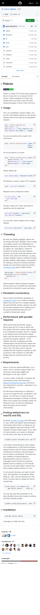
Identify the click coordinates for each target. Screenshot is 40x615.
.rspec (8, 58)
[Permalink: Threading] (1, 234)
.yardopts (9, 66)
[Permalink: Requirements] (1, 362)
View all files (20, 70)
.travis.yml (9, 62)
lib (6, 39)
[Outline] (37, 76)
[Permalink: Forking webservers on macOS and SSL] (1, 414)
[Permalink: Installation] (1, 510)
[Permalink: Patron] (1, 83)
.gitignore (9, 54)
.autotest (8, 51)
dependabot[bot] (11, 26)
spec (7, 47)
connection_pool (9, 267)
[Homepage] (20, 3)
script (7, 43)
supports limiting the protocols (14, 383)
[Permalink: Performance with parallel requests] (1, 318)
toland (6, 9)
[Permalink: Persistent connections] (1, 293)
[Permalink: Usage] (1, 107)
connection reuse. (9, 300)
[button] (34, 124)
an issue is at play (17, 420)
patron (13, 9)
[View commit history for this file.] (35, 26)
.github (8, 31)
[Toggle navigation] (3, 3)
